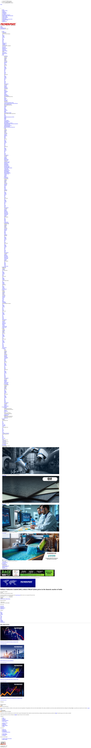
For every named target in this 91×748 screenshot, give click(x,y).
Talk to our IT (4, 18)
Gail (4, 107)
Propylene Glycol (6, 166)
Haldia (5, 106)
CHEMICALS (4, 44)
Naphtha (5, 58)
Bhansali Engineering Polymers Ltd (9, 127)
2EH (5, 218)
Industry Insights (4, 50)
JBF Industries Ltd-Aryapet (8, 122)
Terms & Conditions (5, 720)
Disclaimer (3, 719)
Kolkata (5, 92)
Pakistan (5, 98)
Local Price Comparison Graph (9, 102)
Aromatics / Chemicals (5, 433)
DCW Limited (6, 120)
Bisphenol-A (6, 177)
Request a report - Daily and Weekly (7, 15)
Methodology (4, 12)
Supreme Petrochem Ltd (7, 125)
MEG (5, 137)
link (56, 713)
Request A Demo (4, 10)
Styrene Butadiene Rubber (8, 167)
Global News (4, 32)
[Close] (0, 8)
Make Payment (4, 21)
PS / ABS (3, 424)
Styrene (5, 64)
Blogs (3, 54)
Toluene (5, 86)
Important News (4, 48)
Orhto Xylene (4, 327)
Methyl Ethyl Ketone (7, 172)
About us (3, 11)
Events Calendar (4, 734)
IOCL (5, 108)
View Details (4, 475)
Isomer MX (6, 212)
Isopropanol (6, 163)
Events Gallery (4, 733)
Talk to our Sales (4, 16)
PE (2, 422)
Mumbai (5, 90)
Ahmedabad (6, 91)
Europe (3, 289)
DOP (5, 219)
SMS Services (4, 730)
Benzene (5, 85)
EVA (3, 42)
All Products (4, 440)
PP (2, 34)
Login (1, 26)
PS (4, 71)
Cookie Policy (4, 724)
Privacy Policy (4, 721)
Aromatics (3, 425)
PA (4, 217)
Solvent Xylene (4, 326)
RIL (4, 114)
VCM (3, 299)
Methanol (5, 87)
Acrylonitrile (4, 302)
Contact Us (4, 718)
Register (1, 27)
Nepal (5, 99)
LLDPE (3, 37)
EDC (5, 136)
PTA (5, 63)
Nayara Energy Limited (7, 112)
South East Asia (6, 414)
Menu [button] (1, 4)
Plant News (4, 47)
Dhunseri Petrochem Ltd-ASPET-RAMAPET (11, 123)
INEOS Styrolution (7, 126)
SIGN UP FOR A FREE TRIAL (5, 598)
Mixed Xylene (6, 159)
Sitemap (3, 726)
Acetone (5, 175)
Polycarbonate (6, 83)
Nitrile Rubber (6, 164)
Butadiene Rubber (7, 161)
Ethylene (5, 62)
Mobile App (4, 729)
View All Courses (5, 562)
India (5, 97)
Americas (3, 348)
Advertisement (4, 13)
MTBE (5, 60)
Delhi (5, 93)
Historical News (4, 53)
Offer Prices (6, 94)
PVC (3, 40)
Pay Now (3, 567)
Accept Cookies (3, 710)
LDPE (3, 36)
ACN (5, 221)
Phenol (5, 176)
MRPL (5, 111)
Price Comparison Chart (7, 104)
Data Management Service (6, 14)
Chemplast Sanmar (7, 121)
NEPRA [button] (5, 407)
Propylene (5, 61)
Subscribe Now (4, 564)
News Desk (4, 46)
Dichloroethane (6, 171)
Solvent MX (6, 88)
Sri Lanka (5, 100)
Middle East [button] (6, 415)
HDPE (3, 35)
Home (3, 9)
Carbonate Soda (6, 173)
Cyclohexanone (6, 169)
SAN (5, 72)
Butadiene (5, 135)
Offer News (4, 49)
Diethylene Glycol (7, 170)
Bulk (5, 89)
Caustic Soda (6, 168)
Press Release (4, 52)
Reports (3, 418)
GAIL (5, 119)
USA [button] (5, 349)
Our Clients (4, 563)
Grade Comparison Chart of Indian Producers (11, 103)
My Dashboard (2, 28)
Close (1, 705)
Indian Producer (6, 95)
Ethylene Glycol (6, 162)
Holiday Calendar (5, 725)
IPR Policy (4, 723)
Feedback (3, 20)
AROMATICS (4, 43)
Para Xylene (6, 211)
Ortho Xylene (6, 160)
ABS (3, 39)
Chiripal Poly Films (7, 124)
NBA (5, 220)
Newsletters (4, 735)
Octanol (5, 174)
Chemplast (5, 110)
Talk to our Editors (5, 17)
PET (3, 41)
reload (16, 714)
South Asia (5, 55)
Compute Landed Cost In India (7, 738)
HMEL (5, 109)
